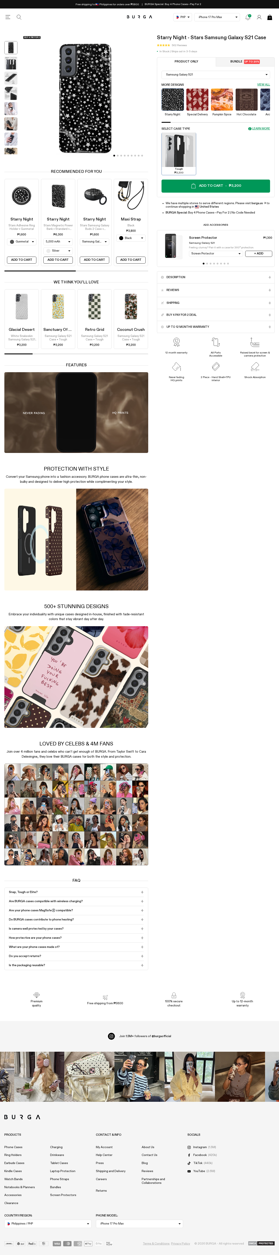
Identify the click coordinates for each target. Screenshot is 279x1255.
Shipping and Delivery (111, 1171)
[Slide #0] (114, 155)
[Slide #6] (135, 155)
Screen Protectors (63, 1195)
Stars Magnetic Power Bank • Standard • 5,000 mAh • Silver (58, 227)
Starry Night (21, 219)
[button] (172, 45)
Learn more (261, 128)
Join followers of (145, 1036)
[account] (259, 17)
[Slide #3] (125, 155)
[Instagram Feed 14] (89, 1077)
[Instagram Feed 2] (190, 1077)
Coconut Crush (131, 330)
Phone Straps (59, 1179)
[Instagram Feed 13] (39, 1077)
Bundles (55, 1187)
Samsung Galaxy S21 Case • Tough (58, 338)
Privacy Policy (180, 1243)
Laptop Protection (62, 1171)
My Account (104, 1147)
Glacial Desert (22, 330)
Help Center (104, 1155)
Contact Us (149, 1155)
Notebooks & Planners (19, 1187)
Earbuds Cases (14, 1163)
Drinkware (57, 1155)
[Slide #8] (142, 155)
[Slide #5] (132, 155)
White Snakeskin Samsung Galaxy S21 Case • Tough (21, 338)
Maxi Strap (131, 219)
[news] (247, 17)
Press (100, 1163)
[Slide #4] (128, 155)
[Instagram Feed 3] (240, 1077)
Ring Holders (13, 1155)
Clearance (11, 1203)
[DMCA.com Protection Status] (261, 1243)
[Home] (139, 17)
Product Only (186, 61)
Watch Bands (13, 1179)
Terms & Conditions (156, 1243)
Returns (101, 1190)
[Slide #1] (118, 155)
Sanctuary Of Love (60, 330)
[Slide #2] (121, 155)
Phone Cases (13, 1147)
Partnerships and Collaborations (153, 1181)
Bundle (244, 61)
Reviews (147, 1171)
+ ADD (258, 253)
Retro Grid (94, 330)
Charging (56, 1147)
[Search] (19, 17)
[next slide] (11, 157)
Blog (145, 1163)
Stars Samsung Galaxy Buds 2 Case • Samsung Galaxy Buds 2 (94, 227)
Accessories (13, 1195)
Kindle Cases (13, 1171)
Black (131, 225)
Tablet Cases (59, 1163)
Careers (101, 1179)
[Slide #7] (139, 155)
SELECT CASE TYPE (176, 128)
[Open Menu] (7, 17)
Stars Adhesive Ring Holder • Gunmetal (22, 227)
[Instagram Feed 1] (139, 1077)
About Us (148, 1147)
